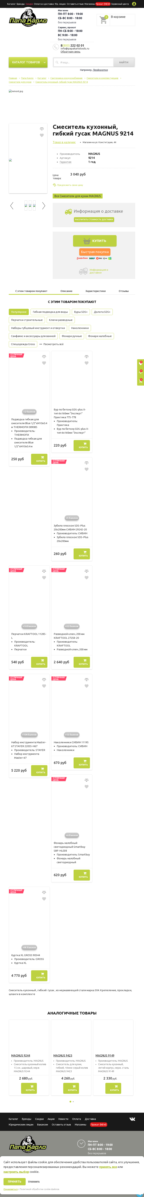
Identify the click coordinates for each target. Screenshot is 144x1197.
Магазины (80, 1124)
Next (43, 205)
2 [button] (73, 1101)
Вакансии (42, 1124)
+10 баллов (29, 626)
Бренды (21, 4)
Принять (14, 1181)
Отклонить (34, 1182)
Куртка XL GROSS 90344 (25, 955)
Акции (51, 1119)
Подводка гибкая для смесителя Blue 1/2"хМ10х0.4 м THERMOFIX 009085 (29, 423)
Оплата (76, 1119)
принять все (108, 1167)
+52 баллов (71, 626)
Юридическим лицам (21, 1124)
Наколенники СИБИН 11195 (71, 742)
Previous (12, 205)
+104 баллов (29, 734)
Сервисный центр (120, 4)
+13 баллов (71, 734)
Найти (123, 62)
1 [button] (70, 1101)
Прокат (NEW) (103, 4)
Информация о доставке (99, 271)
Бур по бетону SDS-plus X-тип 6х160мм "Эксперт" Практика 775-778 (70, 413)
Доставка (90, 1119)
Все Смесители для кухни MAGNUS (77, 196)
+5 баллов (72, 518)
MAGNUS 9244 (20, 1055)
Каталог (11, 4)
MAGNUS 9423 (62, 1055)
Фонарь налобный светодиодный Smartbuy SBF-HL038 (69, 846)
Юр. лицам (60, 4)
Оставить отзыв (75, 4)
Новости (63, 1119)
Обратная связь (70, 51)
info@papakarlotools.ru (75, 48)
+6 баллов (72, 835)
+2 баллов (29, 411)
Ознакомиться (11, 1189)
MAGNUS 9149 (105, 1055)
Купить (40, 461)
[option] (29, 1057)
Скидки (39, 1119)
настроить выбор (16, 1172)
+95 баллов (29, 947)
